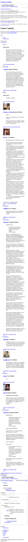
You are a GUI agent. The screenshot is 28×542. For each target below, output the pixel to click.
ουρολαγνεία (6, 38)
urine (4, 37)
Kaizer (5, 376)
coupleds (5, 69)
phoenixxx (6, 222)
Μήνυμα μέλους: (5, 499)
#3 (3, 102)
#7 (3, 335)
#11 (4, 408)
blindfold (5, 339)
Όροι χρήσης (6, 537)
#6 (3, 218)
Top (4, 533)
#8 (3, 350)
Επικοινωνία (6, 530)
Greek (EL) (5, 527)
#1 (3, 65)
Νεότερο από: (5, 505)
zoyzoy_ (5, 137)
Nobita (26, 480)
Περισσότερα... (7, 522)
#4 (3, 128)
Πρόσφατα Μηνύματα (10, 490)
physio (5, 393)
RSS (4, 535)
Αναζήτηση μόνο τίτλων (13, 497)
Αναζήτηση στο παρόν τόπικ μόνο (15, 509)
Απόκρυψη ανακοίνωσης (6, 9)
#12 (4, 470)
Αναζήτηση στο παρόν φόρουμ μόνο (16, 510)
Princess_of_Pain (8, 112)
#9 (3, 372)
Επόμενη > (4, 42)
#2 (3, 91)
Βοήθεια (5, 531)
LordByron (6, 360)
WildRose (6, 208)
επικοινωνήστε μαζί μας (5, 25)
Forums (5, 482)
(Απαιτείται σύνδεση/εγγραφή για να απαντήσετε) (11, 473)
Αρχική (4, 532)
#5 (3, 204)
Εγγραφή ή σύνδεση (6, 2)
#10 (4, 383)
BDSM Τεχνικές (14, 31)
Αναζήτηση (8, 489)
